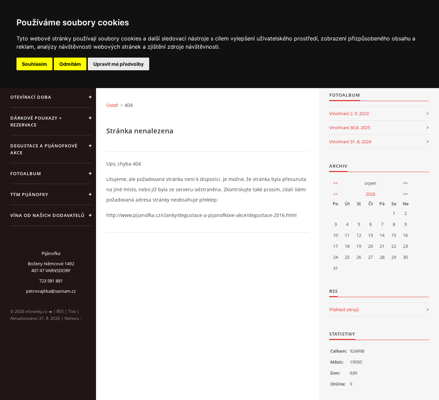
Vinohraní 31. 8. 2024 (350, 141)
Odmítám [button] (70, 64)
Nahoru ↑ (73, 318)
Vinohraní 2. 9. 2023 (349, 113)
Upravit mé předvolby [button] (118, 64)
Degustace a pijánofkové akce (44, 149)
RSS (60, 311)
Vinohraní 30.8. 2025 (349, 127)
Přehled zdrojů (344, 309)
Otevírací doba (30, 97)
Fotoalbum (25, 173)
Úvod (112, 105)
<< (335, 183)
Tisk (72, 311)
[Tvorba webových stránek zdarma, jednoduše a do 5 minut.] (50, 312)
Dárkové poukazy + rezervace (36, 121)
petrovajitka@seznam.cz (51, 291)
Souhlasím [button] (34, 64)
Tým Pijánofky (29, 194)
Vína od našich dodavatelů (47, 215)
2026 (370, 194)
